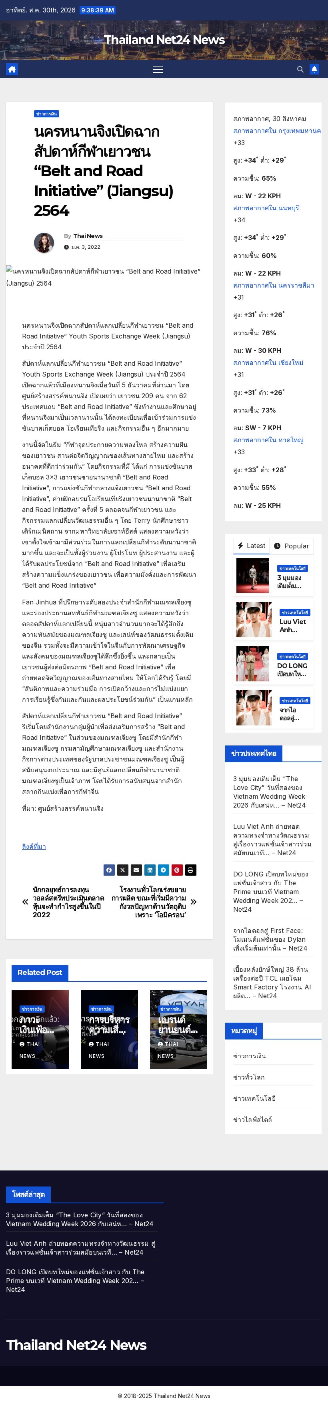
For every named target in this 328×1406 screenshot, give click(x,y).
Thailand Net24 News (164, 39)
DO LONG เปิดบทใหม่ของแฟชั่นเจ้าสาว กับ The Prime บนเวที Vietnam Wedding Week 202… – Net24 (271, 891)
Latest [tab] (255, 546)
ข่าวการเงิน (46, 113)
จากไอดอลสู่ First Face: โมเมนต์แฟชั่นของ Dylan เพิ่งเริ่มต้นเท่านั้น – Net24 (270, 939)
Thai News (88, 236)
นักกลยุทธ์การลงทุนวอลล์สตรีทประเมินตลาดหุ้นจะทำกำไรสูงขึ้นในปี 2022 (68, 902)
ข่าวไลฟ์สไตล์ (252, 1120)
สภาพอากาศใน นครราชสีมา (273, 285)
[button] (300, 69)
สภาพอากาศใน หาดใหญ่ (268, 440)
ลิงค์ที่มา (34, 846)
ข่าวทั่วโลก (249, 1077)
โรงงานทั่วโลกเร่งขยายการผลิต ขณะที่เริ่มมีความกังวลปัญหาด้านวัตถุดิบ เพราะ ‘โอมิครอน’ (149, 902)
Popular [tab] (295, 546)
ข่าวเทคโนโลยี (293, 568)
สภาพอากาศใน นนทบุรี (266, 208)
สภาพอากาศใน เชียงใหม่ (268, 363)
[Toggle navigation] (158, 69)
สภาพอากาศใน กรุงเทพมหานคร (279, 131)
